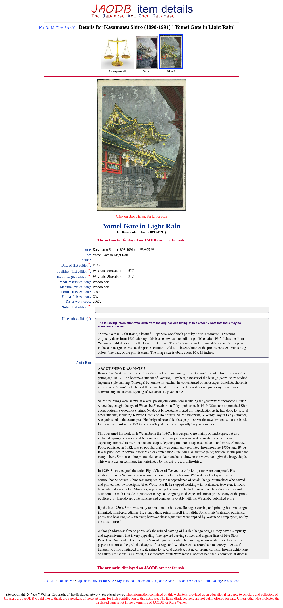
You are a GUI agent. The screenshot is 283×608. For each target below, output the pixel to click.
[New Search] (65, 28)
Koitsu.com (232, 581)
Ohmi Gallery (212, 581)
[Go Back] (46, 28)
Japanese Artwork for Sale (95, 581)
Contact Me (66, 581)
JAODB (49, 581)
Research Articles (187, 581)
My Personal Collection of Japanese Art (144, 581)
